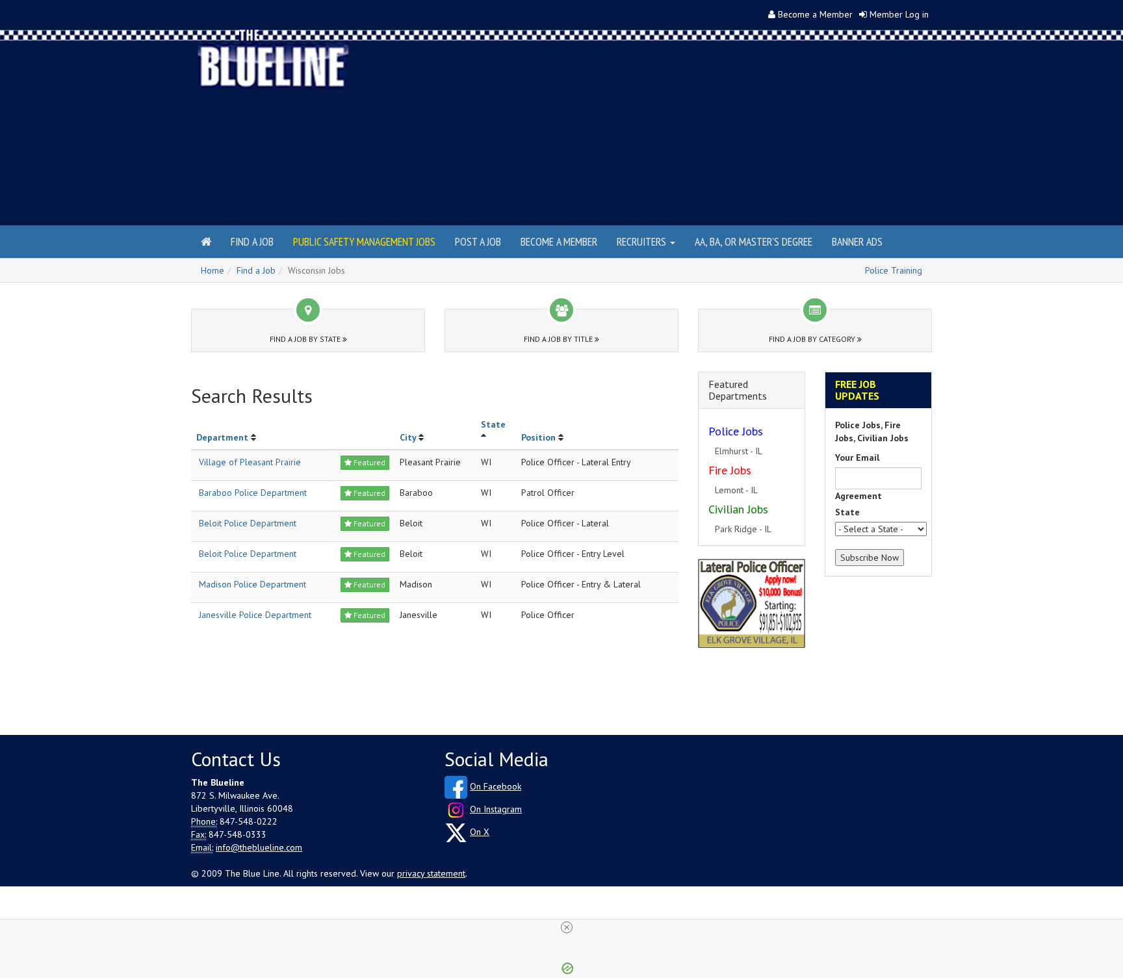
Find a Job (252, 241)
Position (538, 437)
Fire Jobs (729, 470)
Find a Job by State (306, 339)
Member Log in (899, 14)
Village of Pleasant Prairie (250, 462)
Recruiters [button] (643, 241)
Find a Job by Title (559, 339)
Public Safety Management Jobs (364, 241)
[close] (567, 927)
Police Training (893, 270)
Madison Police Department (252, 584)
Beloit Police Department (247, 523)
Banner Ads (857, 241)
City (408, 437)
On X (479, 832)
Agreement (858, 496)
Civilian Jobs (738, 509)
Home (212, 270)
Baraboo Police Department (253, 492)
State (493, 424)
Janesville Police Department (255, 615)
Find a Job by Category (813, 339)
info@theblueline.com (259, 847)
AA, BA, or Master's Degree (753, 241)
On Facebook (495, 786)
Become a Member (815, 14)
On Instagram (496, 809)
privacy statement (431, 873)
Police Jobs (735, 431)
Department (222, 437)
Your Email (857, 457)
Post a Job (478, 241)
